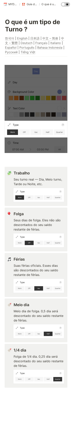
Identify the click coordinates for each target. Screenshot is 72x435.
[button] (10, 4)
